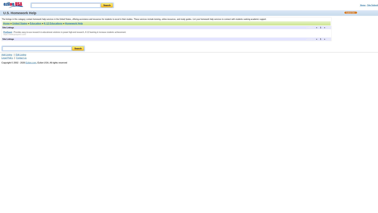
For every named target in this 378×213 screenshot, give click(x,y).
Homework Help (74, 23)
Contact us (21, 58)
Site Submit (372, 5)
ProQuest (7, 32)
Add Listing (6, 54)
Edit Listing (21, 54)
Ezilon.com (31, 62)
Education (35, 23)
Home (362, 5)
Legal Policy (7, 58)
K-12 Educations (53, 23)
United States (19, 23)
